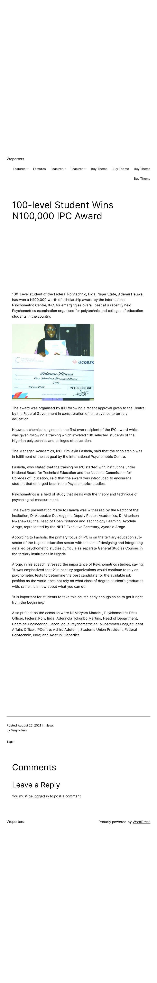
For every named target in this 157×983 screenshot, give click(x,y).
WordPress (141, 822)
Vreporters (15, 159)
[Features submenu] (27, 169)
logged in (41, 796)
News (50, 725)
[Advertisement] (78, 28)
